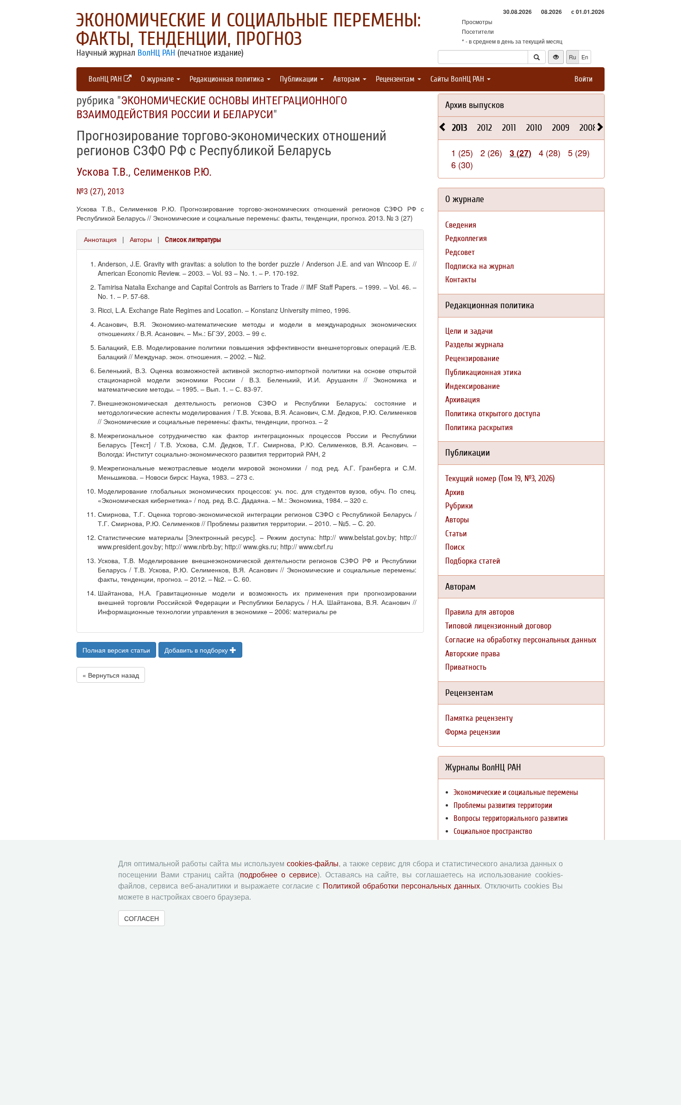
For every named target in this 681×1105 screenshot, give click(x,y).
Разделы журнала (474, 344)
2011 (509, 127)
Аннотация (100, 239)
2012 (484, 127)
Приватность (465, 667)
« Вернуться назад (110, 675)
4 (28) (550, 152)
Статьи (456, 534)
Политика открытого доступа (492, 414)
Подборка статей (472, 561)
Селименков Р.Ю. (172, 171)
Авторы (141, 239)
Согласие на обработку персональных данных (520, 640)
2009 (560, 127)
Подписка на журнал (479, 266)
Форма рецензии (472, 732)
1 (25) (462, 152)
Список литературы (193, 239)
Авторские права (472, 654)
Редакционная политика (227, 79)
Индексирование (472, 386)
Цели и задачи (469, 331)
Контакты (460, 280)
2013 (459, 127)
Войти (583, 79)
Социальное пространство (493, 831)
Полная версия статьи (116, 649)
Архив (454, 492)
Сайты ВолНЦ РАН (458, 79)
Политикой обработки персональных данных (401, 886)
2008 (588, 127)
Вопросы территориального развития (511, 818)
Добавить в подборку (197, 649)
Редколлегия (466, 238)
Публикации (299, 79)
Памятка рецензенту (479, 718)
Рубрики (459, 506)
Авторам (347, 79)
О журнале (158, 79)
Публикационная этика (483, 372)
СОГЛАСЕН (141, 918)
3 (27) (520, 153)
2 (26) (491, 152)
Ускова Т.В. (102, 171)
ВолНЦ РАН (156, 53)
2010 (534, 127)
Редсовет (460, 252)
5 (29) (579, 152)
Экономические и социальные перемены (516, 792)
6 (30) (462, 165)
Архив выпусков (474, 105)
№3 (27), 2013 (100, 191)
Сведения (460, 225)
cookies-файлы (313, 864)
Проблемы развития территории (503, 805)
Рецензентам (396, 79)
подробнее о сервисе (278, 875)
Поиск (455, 547)
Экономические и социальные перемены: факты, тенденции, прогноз (248, 29)
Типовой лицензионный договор (498, 626)
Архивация (462, 400)
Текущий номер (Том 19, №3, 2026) (500, 478)
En (584, 57)
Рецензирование (472, 358)
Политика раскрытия (479, 427)
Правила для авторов (479, 612)
